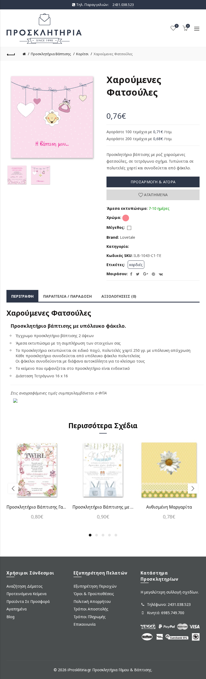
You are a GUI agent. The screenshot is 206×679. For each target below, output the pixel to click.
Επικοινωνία (84, 624)
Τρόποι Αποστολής (90, 608)
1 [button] (90, 535)
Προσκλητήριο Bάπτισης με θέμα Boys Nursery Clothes (103, 507)
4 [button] (109, 535)
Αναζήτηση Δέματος (24, 586)
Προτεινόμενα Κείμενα (26, 593)
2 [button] (96, 535)
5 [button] (116, 535)
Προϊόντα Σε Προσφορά (28, 601)
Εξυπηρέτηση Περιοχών (95, 586)
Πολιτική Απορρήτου (92, 601)
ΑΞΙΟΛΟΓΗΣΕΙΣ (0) (118, 296)
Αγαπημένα (155, 194)
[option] (17, 175)
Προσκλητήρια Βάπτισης (51, 53)
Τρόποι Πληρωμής (89, 616)
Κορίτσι (82, 53)
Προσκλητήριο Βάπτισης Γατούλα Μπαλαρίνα (37, 507)
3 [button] (103, 535)
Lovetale (127, 237)
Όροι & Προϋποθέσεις (93, 593)
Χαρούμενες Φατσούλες (113, 53)
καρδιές (136, 264)
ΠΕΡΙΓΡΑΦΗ (22, 296)
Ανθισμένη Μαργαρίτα (169, 507)
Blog (10, 616)
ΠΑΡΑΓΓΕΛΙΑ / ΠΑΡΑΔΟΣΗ (67, 296)
